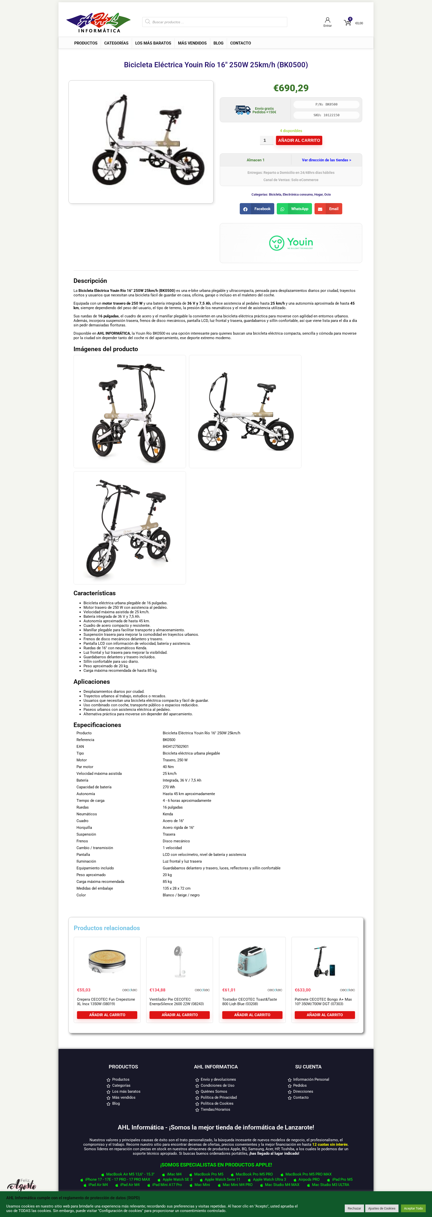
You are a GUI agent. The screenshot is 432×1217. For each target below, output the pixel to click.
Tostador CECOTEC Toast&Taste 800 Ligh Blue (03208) (249, 1001)
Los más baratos (153, 43)
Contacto (240, 43)
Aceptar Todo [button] (413, 1208)
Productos (86, 43)
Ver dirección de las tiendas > (326, 160)
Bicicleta (275, 194)
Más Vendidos (192, 43)
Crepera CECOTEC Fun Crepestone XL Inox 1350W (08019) (106, 1001)
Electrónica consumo (298, 194)
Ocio (327, 194)
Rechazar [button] (354, 1208)
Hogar (318, 194)
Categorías (116, 43)
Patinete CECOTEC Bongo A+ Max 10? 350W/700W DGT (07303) (323, 1001)
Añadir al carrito (299, 140)
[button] (257, 208)
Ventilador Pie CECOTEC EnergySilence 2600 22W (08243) (177, 1001)
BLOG (219, 43)
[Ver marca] (291, 230)
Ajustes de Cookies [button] (382, 1208)
